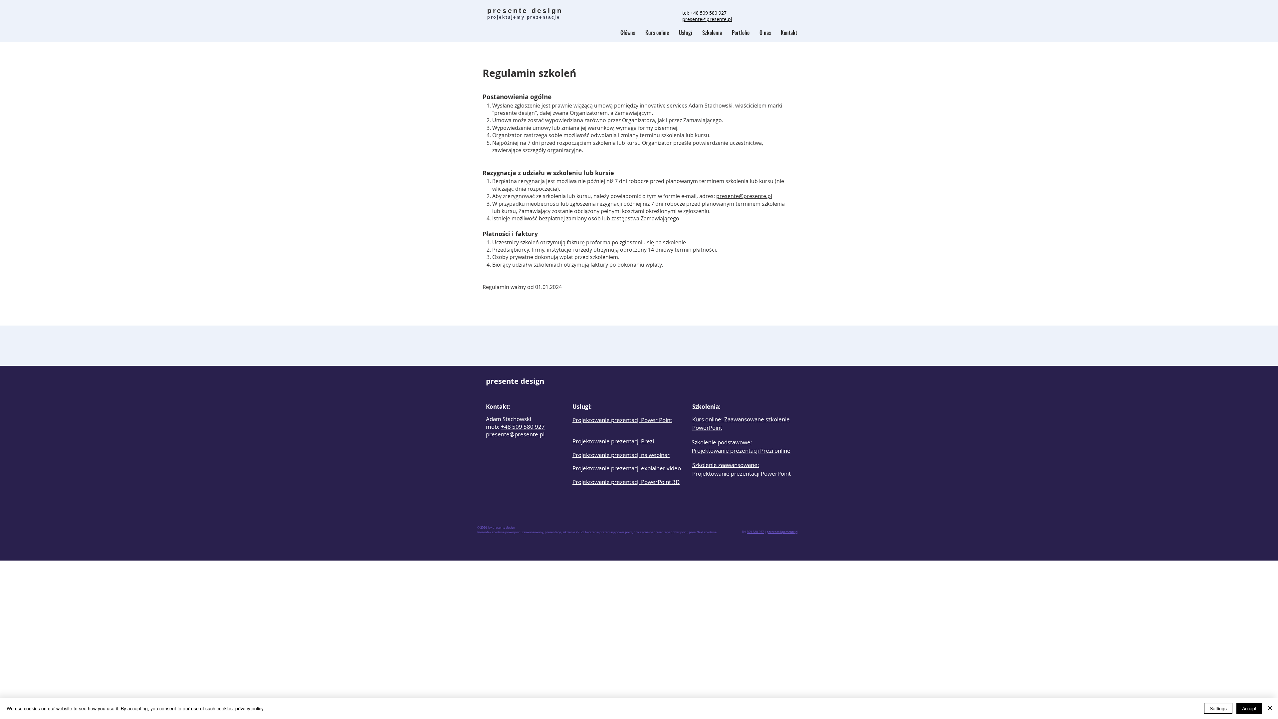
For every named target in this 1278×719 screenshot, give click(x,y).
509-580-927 (755, 532)
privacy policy (249, 708)
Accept (1249, 708)
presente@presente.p (782, 532)
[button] (712, 32)
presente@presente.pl (744, 196)
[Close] (1270, 708)
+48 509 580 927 (709, 13)
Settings (1218, 708)
